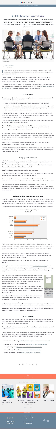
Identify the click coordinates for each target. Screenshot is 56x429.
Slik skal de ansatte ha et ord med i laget (31, 352)
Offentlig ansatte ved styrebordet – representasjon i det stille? (35, 341)
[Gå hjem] (28, 2)
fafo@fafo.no (10, 423)
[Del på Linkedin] (29, 364)
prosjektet (12, 120)
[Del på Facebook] (26, 364)
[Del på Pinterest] (36, 364)
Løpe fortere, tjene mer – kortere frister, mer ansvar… (29, 347)
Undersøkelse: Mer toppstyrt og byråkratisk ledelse (29, 349)
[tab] (24, 407)
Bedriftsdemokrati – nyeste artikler (28, 382)
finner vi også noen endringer (40, 266)
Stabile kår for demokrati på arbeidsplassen (36, 344)
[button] (2, 2)
